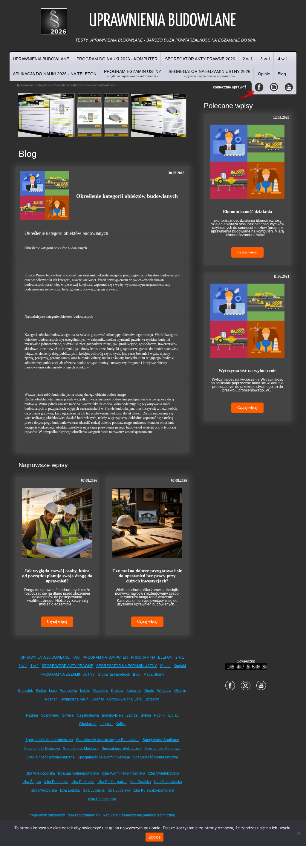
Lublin (85, 691)
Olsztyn (180, 691)
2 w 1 (248, 58)
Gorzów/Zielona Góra (124, 699)
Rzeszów (100, 691)
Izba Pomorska (56, 782)
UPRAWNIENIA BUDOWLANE (41, 58)
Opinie (264, 73)
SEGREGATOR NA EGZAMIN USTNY (126, 666)
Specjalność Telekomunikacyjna (104, 757)
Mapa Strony (153, 674)
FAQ (76, 657)
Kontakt (180, 666)
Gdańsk (97, 699)
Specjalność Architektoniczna (49, 740)
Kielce (41, 691)
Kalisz (121, 724)
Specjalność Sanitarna (161, 740)
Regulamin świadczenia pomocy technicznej (139, 815)
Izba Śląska (31, 782)
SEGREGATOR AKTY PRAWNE (67, 666)
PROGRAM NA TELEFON (151, 657)
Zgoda (154, 837)
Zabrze (132, 715)
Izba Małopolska (43, 790)
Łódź (53, 691)
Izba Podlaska (82, 782)
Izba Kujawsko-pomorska (153, 790)
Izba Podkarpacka (112, 782)
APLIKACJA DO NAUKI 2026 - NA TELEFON (55, 73)
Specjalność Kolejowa (162, 748)
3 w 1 (265, 58)
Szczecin (152, 699)
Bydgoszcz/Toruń (74, 699)
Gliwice (68, 715)
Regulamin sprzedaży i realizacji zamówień (64, 815)
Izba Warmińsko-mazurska (123, 773)
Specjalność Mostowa (81, 748)
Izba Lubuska (94, 790)
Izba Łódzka (70, 790)
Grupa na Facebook (114, 674)
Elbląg (173, 715)
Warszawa (68, 691)
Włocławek (88, 724)
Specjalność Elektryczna (121, 748)
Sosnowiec (50, 715)
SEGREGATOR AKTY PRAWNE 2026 (200, 58)
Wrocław (164, 691)
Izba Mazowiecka (168, 782)
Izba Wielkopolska (40, 773)
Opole (149, 691)
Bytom (146, 715)
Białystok (25, 691)
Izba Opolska (140, 782)
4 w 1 (283, 58)
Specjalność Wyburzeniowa (155, 757)
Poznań (51, 699)
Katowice (133, 691)
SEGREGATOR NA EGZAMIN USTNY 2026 (209, 73)
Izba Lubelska (119, 790)
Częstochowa (88, 715)
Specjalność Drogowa (42, 748)
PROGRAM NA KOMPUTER (105, 657)
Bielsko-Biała (112, 715)
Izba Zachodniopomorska (78, 773)
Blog (282, 73)
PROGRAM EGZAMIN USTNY (132, 73)
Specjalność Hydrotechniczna (50, 757)
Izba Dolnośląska (102, 799)
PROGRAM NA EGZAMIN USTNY (67, 674)
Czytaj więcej (57, 621)
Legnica (106, 724)
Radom (32, 715)
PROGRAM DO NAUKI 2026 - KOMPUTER (116, 58)
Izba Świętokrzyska (163, 773)
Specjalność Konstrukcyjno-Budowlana (108, 740)
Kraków (117, 691)
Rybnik (159, 715)
